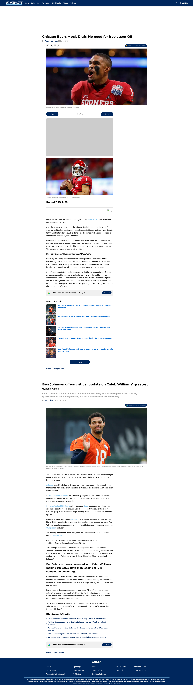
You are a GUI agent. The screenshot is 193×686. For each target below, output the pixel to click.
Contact (95, 666)
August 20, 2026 (79, 543)
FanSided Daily (140, 666)
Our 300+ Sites (120, 666)
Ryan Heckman (51, 41)
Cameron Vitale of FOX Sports (58, 506)
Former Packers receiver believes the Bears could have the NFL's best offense (77, 629)
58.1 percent (51, 528)
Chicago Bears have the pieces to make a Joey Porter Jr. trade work (77, 619)
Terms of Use (97, 670)
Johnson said (57, 535)
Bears (27, 3)
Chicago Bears (58, 369)
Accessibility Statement (55, 674)
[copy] (58, 45)
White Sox (46, 3)
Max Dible (49, 400)
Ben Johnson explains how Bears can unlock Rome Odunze (73, 634)
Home (48, 369)
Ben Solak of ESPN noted (59, 495)
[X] (176, 3)
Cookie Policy (119, 670)
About (65, 3)
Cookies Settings (99, 674)
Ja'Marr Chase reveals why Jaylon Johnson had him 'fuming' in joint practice (77, 623)
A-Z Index (77, 674)
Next (107, 114)
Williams (73, 519)
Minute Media (35, 679)
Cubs (38, 3)
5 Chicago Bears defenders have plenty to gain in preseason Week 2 (77, 637)
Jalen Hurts (92, 219)
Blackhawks (56, 3)
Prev (52, 114)
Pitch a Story (51, 670)
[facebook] (180, 3)
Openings (77, 666)
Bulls (33, 3)
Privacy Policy (78, 670)
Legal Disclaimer (140, 670)
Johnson (49, 485)
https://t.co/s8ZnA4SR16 (86, 540)
